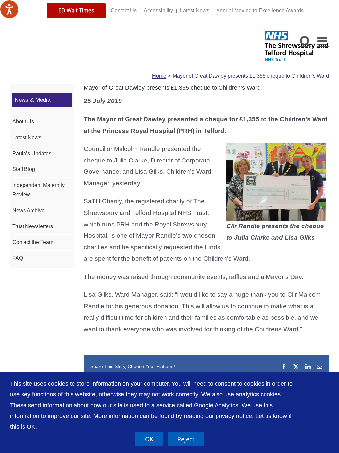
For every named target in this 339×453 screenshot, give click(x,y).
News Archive (28, 210)
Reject (185, 439)
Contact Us (124, 10)
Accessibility (158, 10)
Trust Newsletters (32, 226)
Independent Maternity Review (38, 190)
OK (149, 439)
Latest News (194, 10)
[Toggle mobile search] (305, 41)
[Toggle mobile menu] (323, 41)
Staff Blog (23, 169)
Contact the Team (32, 242)
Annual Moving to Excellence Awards (260, 10)
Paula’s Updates (31, 153)
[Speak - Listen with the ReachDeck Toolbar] (9, 9)
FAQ (17, 258)
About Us (23, 121)
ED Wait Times (76, 10)
